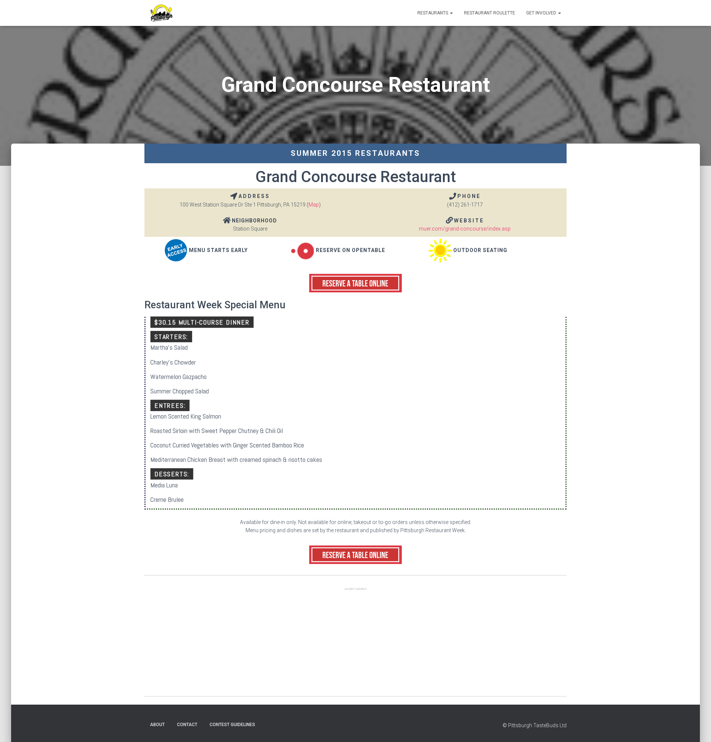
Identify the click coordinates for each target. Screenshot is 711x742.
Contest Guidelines (232, 724)
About (157, 724)
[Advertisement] (355, 644)
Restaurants (433, 13)
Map (313, 205)
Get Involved (541, 13)
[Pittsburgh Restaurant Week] (161, 13)
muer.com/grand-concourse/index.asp (465, 229)
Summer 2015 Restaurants (355, 153)
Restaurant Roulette (489, 13)
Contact (187, 724)
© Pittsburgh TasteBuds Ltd (535, 725)
